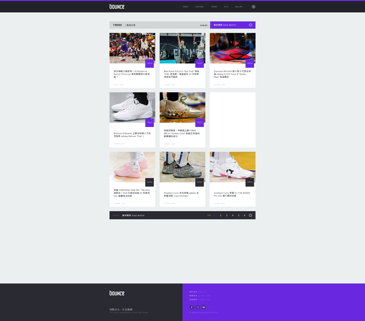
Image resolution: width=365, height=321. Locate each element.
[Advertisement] (233, 120)
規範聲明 (200, 299)
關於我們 (198, 291)
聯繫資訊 (200, 295)
